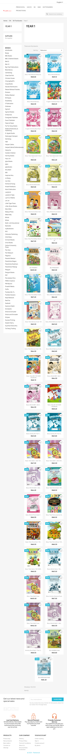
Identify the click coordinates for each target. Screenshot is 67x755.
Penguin (7, 270)
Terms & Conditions (25, 743)
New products (7, 741)
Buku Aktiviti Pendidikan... (54, 295)
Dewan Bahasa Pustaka (12, 89)
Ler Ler (7, 201)
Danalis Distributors (11, 87)
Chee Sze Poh (9, 75)
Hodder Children (10, 153)
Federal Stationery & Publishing (11, 129)
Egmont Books (9, 112)
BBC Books (8, 56)
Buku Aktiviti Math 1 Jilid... (33, 488)
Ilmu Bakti (8, 170)
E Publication (9, 103)
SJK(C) (29, 7)
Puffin (7, 289)
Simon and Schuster (11, 314)
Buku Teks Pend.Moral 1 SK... (54, 542)
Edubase (8, 106)
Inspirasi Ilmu (9, 175)
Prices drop (6, 738)
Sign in (37, 741)
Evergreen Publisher (11, 117)
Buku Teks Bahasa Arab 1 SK (33, 322)
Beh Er (7, 61)
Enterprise (8, 115)
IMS (6, 172)
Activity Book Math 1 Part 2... (33, 650)
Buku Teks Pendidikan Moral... (33, 239)
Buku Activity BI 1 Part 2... (54, 433)
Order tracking (39, 738)
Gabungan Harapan (11, 136)
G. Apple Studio (10, 133)
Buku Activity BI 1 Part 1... (33, 433)
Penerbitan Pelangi (11, 267)
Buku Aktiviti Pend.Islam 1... (33, 515)
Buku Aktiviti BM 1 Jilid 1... (54, 376)
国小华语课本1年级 (54, 650)
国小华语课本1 (33, 267)
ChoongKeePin (9, 81)
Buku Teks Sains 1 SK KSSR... (33, 569)
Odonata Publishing (11, 234)
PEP (6, 275)
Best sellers (6, 743)
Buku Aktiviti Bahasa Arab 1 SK (54, 322)
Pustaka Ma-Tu (9, 292)
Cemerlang (8, 73)
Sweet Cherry (9, 323)
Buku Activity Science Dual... (54, 596)
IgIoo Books (8, 161)
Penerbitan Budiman (11, 264)
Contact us (6, 745)
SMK (39, 7)
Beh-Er (7, 64)
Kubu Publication (10, 189)
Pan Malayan (9, 253)
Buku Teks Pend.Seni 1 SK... (33, 542)
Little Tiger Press (10, 203)
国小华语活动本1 (54, 267)
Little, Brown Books (11, 206)
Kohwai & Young (10, 184)
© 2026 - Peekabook (33, 753)
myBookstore (9, 229)
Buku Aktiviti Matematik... (33, 184)
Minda (7, 217)
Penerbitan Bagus (10, 261)
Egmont (7, 109)
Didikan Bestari (10, 95)
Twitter (9, 709)
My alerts (37, 745)
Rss (13, 709)
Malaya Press (9, 212)
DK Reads (8, 98)
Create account (39, 743)
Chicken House (10, 78)
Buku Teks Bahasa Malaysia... (33, 74)
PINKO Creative (10, 281)
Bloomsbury (9, 70)
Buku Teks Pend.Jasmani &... (54, 515)
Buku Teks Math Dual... (33, 596)
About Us (22, 745)
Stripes (7, 317)
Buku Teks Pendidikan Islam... (33, 295)
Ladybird (8, 192)
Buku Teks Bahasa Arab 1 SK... (33, 349)
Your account (40, 735)
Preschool (20, 7)
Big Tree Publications (11, 67)
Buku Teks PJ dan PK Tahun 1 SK (54, 239)
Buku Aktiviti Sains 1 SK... (54, 569)
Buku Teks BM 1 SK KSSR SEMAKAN (33, 377)
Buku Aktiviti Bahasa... (54, 74)
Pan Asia (7, 250)
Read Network (9, 298)
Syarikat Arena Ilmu (11, 326)
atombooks (8, 50)
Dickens (7, 92)
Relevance (51, 50)
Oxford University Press (10, 246)
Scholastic (8, 309)
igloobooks (8, 167)
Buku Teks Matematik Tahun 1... (33, 156)
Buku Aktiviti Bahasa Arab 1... (54, 349)
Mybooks (8, 226)
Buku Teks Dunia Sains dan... (33, 212)
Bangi (7, 53)
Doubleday (8, 101)
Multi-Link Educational (12, 223)
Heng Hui (8, 150)
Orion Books (9, 243)
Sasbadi (7, 303)
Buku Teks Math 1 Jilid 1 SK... (33, 461)
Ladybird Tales (9, 195)
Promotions (21, 11)
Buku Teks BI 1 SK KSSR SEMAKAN (54, 405)
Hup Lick (8, 158)
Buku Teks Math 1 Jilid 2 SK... (54, 461)
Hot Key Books (9, 156)
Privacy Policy (23, 741)
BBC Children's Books (11, 59)
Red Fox (7, 300)
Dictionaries (48, 7)
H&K (6, 142)
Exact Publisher (10, 120)
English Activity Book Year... (33, 129)
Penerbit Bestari (10, 258)
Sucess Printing (10, 320)
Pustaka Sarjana (10, 295)
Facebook (5, 709)
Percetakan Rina (10, 278)
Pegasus (8, 256)
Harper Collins (9, 144)
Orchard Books (10, 240)
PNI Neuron (8, 284)
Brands (8, 48)
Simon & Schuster (10, 312)
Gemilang (8, 139)
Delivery (21, 738)
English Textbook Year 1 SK (54, 101)
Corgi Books (9, 84)
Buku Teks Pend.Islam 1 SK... (54, 488)
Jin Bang (7, 178)
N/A (6, 231)
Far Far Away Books (11, 126)
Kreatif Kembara (10, 187)
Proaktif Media (9, 286)
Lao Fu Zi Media (10, 198)
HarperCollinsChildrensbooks (14, 147)
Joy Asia (7, 181)
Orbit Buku (8, 237)
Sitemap (5, 748)
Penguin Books (9, 272)
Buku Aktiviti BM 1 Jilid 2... (33, 405)
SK (35, 7)
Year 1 (8, 26)
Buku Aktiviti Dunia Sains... (54, 212)
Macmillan (8, 209)
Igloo (6, 164)
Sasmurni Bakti (10, 306)
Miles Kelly (8, 215)
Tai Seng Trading (10, 328)
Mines (7, 220)
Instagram (17, 709)
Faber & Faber (9, 123)
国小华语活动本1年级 (44, 677)
